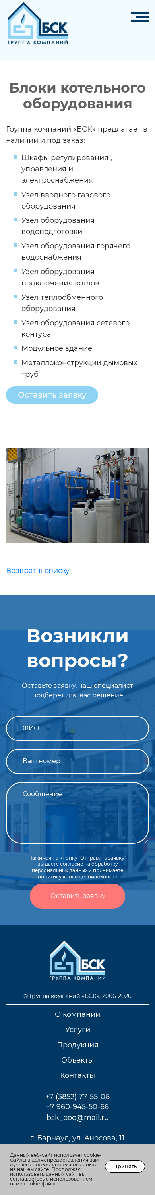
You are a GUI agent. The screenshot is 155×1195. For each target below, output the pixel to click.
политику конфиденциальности (78, 877)
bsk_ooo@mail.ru (77, 1117)
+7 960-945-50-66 (77, 1106)
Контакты (77, 1075)
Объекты (77, 1060)
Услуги (77, 1029)
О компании (77, 1014)
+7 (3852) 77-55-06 (77, 1096)
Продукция (78, 1045)
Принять (125, 1166)
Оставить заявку (52, 395)
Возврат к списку (38, 570)
